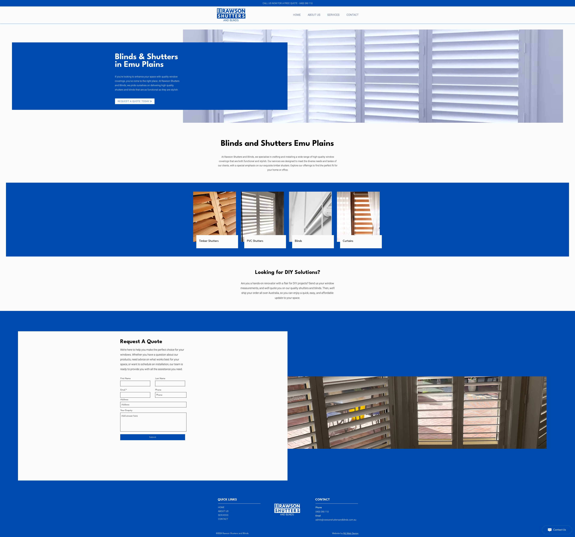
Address (124, 399)
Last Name (160, 378)
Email (122, 390)
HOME (221, 507)
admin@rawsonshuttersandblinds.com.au (336, 519)
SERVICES (223, 515)
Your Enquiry (126, 410)
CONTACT (223, 519)
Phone (158, 390)
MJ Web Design (350, 533)
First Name (125, 378)
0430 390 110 (306, 3)
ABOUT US (223, 511)
